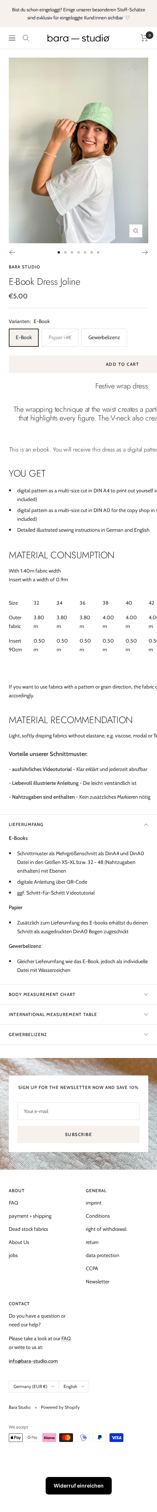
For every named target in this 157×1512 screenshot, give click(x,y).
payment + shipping (30, 1216)
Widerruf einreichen (79, 1485)
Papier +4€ (60, 337)
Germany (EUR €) (30, 1386)
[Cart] (144, 38)
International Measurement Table (53, 1014)
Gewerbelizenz (104, 337)
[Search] (26, 38)
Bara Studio (24, 267)
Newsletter (97, 1281)
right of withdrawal (106, 1229)
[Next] (145, 252)
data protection (102, 1255)
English (70, 1386)
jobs (13, 1255)
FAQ (13, 1202)
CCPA (92, 1268)
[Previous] (12, 252)
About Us (19, 1242)
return (92, 1242)
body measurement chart (42, 994)
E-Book (24, 337)
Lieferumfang (26, 824)
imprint (94, 1202)
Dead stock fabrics (28, 1229)
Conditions (98, 1216)
